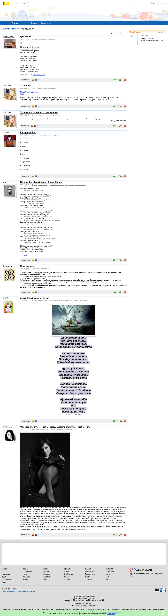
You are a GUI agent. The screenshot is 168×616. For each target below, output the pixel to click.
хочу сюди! (161, 32)
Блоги (108, 574)
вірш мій (42, 135)
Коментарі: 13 (25, 260)
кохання (48, 135)
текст (80, 185)
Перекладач (6, 574)
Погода (46, 571)
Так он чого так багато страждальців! (39, 112)
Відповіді (88, 579)
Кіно (107, 577)
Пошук (45, 568)
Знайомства (136, 32)
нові (12, 33)
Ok (162, 613)
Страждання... (27, 266)
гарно (58, 300)
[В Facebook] (36, 80)
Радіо (4, 582)
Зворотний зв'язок (8, 591)
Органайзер (6, 579)
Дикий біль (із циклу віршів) (34, 298)
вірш (54, 300)
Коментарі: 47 (25, 534)
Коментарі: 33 (25, 421)
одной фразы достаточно (39, 115)
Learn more (111, 614)
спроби (77, 300)
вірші (36, 39)
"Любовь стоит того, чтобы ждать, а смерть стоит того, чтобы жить (55, 427)
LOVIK (6, 298)
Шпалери (26, 577)
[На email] (33, 80)
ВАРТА (34, 88)
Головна (15, 3)
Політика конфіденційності (28, 591)
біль (33, 39)
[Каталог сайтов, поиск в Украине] (160, 589)
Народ (25, 574)
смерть (67, 185)
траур (84, 185)
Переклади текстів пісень (39, 185)
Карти (66, 577)
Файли (25, 579)
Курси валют (110, 571)
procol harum (54, 185)
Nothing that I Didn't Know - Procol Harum (41, 182)
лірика (41, 39)
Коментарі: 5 (25, 125)
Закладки (109, 568)
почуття (53, 429)
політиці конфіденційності (111, 612)
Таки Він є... (26, 85)
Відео (4, 577)
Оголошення (27, 571)
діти (39, 88)
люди (37, 429)
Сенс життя (35, 268)
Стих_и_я (35, 135)
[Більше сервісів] (38, 79)
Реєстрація (161, 3)
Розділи (24, 3)
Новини (87, 577)
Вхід (152, 3)
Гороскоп (67, 571)
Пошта (4, 568)
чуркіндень (52, 88)
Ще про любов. (28, 132)
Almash (7, 132)
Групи (108, 579)
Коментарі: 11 (25, 79)
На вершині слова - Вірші (39, 300)
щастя (60, 115)
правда (58, 429)
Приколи (46, 574)
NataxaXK (8, 427)
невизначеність (45, 429)
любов (45, 39)
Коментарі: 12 (25, 106)
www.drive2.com (39, 75)
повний (124, 33)
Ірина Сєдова (9, 37)
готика (63, 300)
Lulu (5, 182)
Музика (67, 579)
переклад (61, 185)
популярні (19, 33)
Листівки (46, 577)
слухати (24, 255)
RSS (3, 571)
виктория (144, 35)
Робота (25, 568)
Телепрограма (90, 571)
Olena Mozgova (26, 92)
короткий (116, 33)
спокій (72, 300)
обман (67, 300)
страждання (51, 39)
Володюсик (8, 266)
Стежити (35, 92)
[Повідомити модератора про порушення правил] (125, 80)
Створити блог (46, 23)
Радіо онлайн (143, 569)
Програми (67, 568)
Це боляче (25, 37)
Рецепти (46, 579)
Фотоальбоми (90, 574)
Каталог (88, 568)
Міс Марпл (8, 85)
